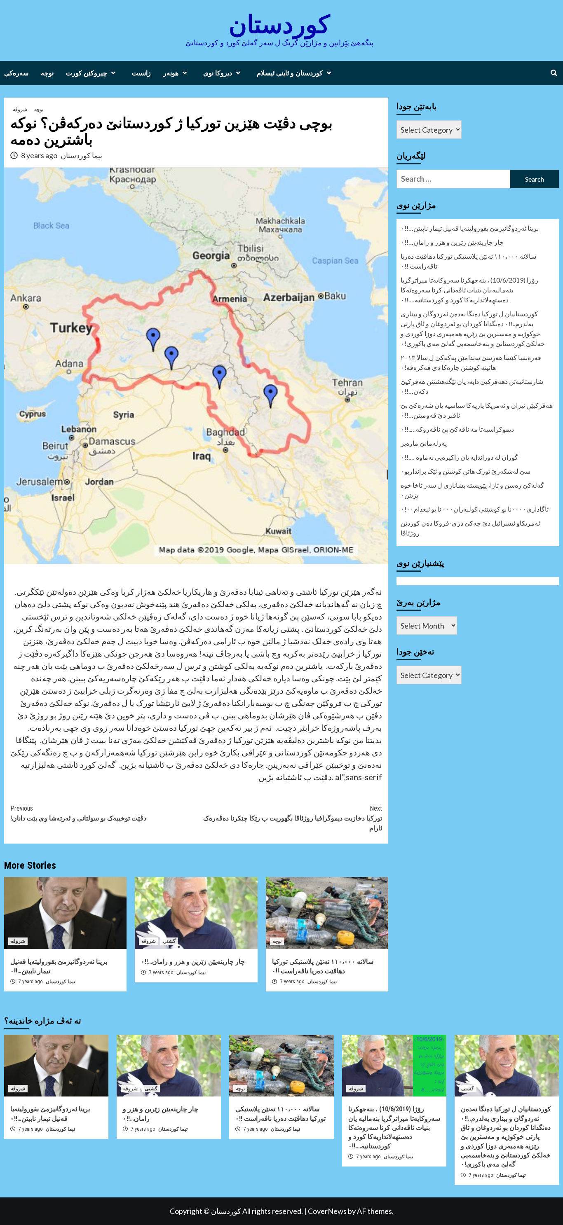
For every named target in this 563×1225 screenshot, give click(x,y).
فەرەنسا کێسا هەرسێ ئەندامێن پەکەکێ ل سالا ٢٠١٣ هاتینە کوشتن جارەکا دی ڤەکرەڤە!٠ (471, 362)
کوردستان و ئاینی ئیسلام (290, 73)
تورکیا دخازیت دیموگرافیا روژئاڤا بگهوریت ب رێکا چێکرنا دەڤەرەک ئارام (292, 818)
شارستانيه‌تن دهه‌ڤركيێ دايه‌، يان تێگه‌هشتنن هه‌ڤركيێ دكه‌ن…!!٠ (472, 386)
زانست (141, 73)
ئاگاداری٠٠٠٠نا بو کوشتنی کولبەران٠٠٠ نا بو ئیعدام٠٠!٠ (475, 509)
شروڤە (20, 109)
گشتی (169, 941)
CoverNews (327, 1211)
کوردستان (279, 24)
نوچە (47, 73)
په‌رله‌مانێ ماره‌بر (424, 443)
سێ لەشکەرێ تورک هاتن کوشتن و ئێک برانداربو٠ (465, 471)
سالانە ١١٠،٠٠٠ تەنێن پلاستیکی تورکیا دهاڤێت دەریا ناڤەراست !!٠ (468, 261)
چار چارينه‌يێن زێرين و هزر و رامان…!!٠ (193, 962)
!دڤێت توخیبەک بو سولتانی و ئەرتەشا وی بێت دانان (78, 813)
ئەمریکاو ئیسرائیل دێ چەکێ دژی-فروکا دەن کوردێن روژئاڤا (470, 528)
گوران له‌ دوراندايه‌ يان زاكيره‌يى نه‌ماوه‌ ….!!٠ (459, 457)
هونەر (170, 73)
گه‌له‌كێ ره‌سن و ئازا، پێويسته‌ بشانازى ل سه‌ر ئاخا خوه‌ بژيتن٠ (472, 490)
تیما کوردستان (81, 155)
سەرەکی (16, 73)
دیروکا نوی (217, 73)
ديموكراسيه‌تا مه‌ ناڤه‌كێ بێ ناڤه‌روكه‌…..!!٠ (457, 429)
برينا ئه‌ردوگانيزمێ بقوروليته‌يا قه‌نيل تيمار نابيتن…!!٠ (470, 228)
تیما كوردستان (60, 981)
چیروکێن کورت (86, 73)
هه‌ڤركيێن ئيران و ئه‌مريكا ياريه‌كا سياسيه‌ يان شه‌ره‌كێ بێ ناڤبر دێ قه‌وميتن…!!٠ (477, 410)
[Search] (554, 73)
